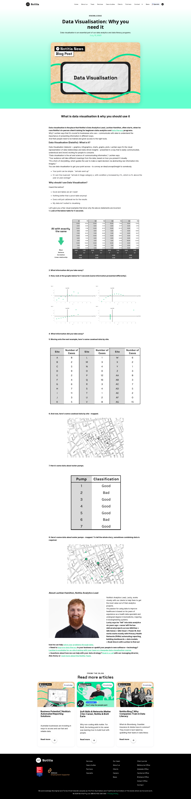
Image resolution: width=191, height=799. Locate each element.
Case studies (110, 4)
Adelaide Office (143, 769)
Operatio (89, 773)
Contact (140, 785)
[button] (138, 4)
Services (100, 4)
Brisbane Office (143, 777)
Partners (128, 4)
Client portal (142, 761)
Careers (116, 773)
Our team (116, 761)
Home (76, 4)
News (148, 4)
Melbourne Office (143, 765)
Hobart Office (142, 781)
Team (92, 4)
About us (84, 4)
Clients (120, 4)
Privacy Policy (113, 794)
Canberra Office (143, 773)
